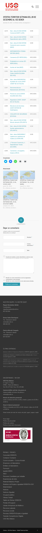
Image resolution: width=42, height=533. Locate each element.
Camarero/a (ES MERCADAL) (18, 57)
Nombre (29, 237)
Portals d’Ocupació (9, 503)
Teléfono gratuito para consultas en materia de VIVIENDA (16, 366)
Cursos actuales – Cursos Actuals (14, 460)
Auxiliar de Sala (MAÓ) (16, 67)
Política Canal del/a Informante (12, 425)
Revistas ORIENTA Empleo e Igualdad (15, 513)
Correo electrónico (30, 244)
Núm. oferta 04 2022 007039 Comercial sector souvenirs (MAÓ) (18, 45)
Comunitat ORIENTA (10, 455)
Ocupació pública (8, 495)
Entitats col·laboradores (10, 466)
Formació (6, 468)
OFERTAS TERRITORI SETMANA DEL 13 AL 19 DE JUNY (10, 182)
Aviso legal (6, 419)
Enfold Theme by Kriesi (22, 530)
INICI (4, 474)
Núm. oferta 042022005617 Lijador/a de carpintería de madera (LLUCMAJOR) (17, 136)
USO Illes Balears (9, 519)
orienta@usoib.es (8, 322)
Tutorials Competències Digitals (13, 516)
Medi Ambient (7, 487)
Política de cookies (8, 423)
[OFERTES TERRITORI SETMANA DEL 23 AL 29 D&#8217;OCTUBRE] (10, 194)
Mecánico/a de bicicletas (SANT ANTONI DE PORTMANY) (17, 108)
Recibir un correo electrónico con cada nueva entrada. (20, 281)
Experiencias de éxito (10, 479)
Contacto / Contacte (9, 458)
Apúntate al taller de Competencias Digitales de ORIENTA (16, 351)
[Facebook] (37, 530)
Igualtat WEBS (7, 471)
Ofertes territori (18, 22)
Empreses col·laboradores (11, 463)
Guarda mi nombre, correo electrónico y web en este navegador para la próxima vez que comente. (19, 257)
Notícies (5, 489)
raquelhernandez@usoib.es (10, 309)
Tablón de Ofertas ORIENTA (12, 500)
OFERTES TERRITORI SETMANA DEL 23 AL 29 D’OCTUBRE (10, 202)
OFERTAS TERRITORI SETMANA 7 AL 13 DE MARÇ (27, 182)
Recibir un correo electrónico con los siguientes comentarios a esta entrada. (18, 278)
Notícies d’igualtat (8, 492)
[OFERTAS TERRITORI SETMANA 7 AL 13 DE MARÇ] (27, 175)
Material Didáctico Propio (11, 481)
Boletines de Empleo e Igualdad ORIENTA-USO (18, 484)
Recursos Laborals (9, 508)
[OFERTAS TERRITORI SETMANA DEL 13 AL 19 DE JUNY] (10, 175)
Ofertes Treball (8, 497)
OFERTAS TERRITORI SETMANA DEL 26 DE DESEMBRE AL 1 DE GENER (19, 18)
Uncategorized (26, 22)
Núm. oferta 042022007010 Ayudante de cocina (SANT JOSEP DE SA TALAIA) (18, 81)
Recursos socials (8, 511)
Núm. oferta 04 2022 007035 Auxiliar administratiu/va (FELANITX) (18, 128)
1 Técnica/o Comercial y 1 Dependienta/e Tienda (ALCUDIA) (17, 145)
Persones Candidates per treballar (14, 476)
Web (28, 250)
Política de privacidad (9, 421)
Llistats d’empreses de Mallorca (13, 505)
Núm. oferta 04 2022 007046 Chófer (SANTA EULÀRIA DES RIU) (18, 73)
